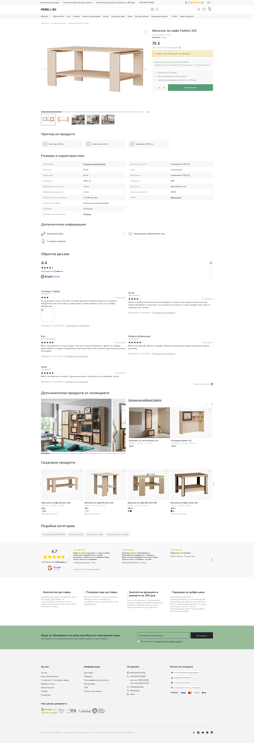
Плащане (88, 676)
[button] (198, 9)
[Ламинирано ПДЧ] (188, 164)
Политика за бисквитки (123, 732)
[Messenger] (208, 732)
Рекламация (89, 684)
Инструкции (176, 197)
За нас (44, 672)
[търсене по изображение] (152, 9)
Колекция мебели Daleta (79, 23)
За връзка (45, 695)
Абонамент (201, 636)
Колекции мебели (59, 23)
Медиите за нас (48, 684)
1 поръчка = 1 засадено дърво (55, 680)
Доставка (88, 672)
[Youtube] (204, 732)
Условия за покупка (101, 732)
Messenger (135, 690)
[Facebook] (195, 732)
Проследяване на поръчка (96, 680)
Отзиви (44, 691)
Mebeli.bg (45, 23)
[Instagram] (199, 732)
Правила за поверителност (77, 732)
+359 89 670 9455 (138, 676)
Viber (132, 694)
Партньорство (47, 687)
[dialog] (181, 63)
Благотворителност (50, 676)
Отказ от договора (93, 691)
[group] (91, 558)
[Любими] (204, 9)
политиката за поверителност (168, 641)
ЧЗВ (86, 687)
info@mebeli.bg (136, 687)
